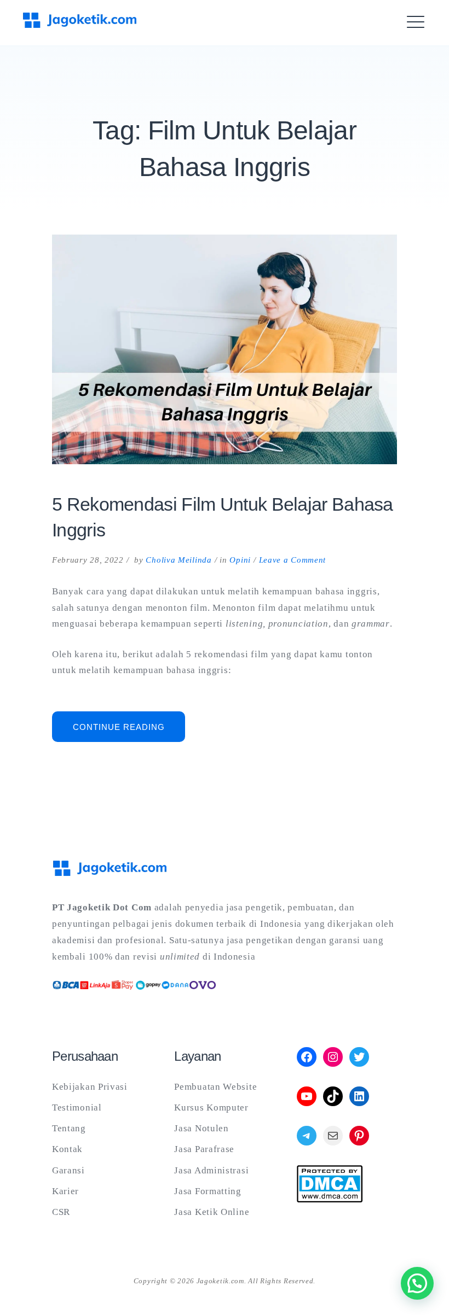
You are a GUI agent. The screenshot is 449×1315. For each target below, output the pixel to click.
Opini (240, 560)
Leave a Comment (292, 560)
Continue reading (129, 732)
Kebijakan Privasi (90, 1087)
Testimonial (77, 1107)
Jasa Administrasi (211, 1170)
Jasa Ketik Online (211, 1212)
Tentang (69, 1128)
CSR (61, 1212)
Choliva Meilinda (178, 560)
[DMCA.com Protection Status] (329, 1199)
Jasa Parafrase (204, 1149)
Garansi (68, 1170)
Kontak (67, 1149)
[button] (417, 1283)
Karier (65, 1191)
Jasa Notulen (201, 1128)
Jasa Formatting (207, 1191)
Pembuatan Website (215, 1087)
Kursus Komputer (211, 1107)
